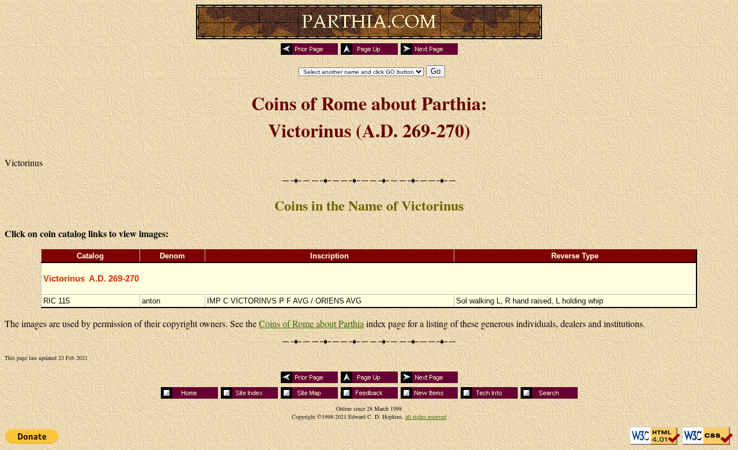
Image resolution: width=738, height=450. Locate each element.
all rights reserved (425, 416)
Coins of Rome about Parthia (311, 323)
